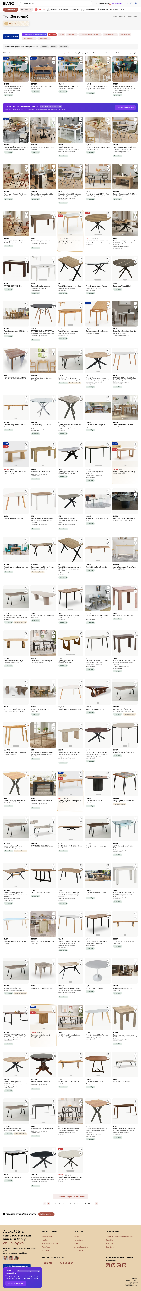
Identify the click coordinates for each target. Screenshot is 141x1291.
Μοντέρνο (44, 46)
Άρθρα (76, 1243)
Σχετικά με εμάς (47, 1236)
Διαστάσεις (70, 34)
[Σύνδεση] (136, 3)
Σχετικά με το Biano (50, 1231)
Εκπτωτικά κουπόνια (103, 4)
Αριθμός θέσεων (28, 38)
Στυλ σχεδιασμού (109, 34)
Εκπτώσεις (41, 9)
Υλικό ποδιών (43, 38)
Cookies (135, 1278)
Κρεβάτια (76, 9)
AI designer (118, 3)
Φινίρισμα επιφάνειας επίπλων (89, 34)
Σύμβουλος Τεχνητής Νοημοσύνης (35, 34)
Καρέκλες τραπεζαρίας (46, 1214)
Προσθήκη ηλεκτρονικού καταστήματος (119, 1236)
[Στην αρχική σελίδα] (9, 3)
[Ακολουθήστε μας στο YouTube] (119, 1265)
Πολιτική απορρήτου (131, 1280)
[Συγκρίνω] (26, 62)
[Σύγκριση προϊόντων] (127, 3)
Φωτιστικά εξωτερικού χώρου (109, 9)
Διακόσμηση (124, 34)
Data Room (110, 1247)
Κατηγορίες (11, 9)
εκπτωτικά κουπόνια (81, 1247)
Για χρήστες (79, 1231)
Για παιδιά (53, 9)
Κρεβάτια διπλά (90, 9)
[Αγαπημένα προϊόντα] (131, 3)
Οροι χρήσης (133, 1283)
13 (92, 1204)
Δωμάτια (26, 9)
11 (85, 1204)
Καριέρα (44, 1240)
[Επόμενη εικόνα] (82, 223)
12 (89, 1204)
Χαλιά (126, 9)
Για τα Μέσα (46, 1247)
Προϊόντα (47, 1263)
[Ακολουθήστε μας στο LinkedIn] (124, 1265)
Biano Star (109, 1243)
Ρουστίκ (53, 46)
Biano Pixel (110, 1240)
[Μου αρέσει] (26, 58)
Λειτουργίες (46, 1250)
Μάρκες (76, 1236)
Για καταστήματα (112, 1231)
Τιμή (60, 34)
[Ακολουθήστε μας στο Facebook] (113, 1265)
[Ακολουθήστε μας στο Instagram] (108, 1265)
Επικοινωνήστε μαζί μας (50, 1243)
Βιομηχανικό (63, 46)
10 (81, 1204)
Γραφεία (65, 9)
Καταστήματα (78, 1240)
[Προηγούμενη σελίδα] (44, 1203)
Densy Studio (78, 1250)
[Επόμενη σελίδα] (96, 1203)
